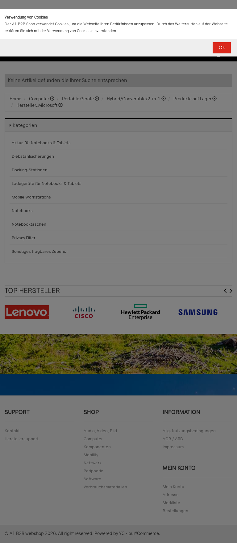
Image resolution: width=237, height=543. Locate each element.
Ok (222, 47)
